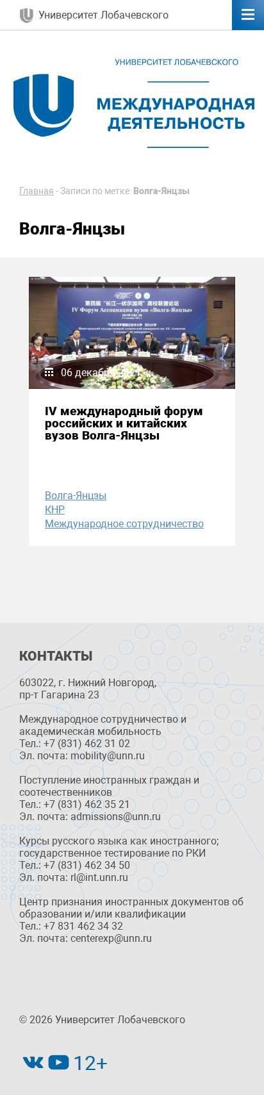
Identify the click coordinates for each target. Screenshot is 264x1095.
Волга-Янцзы (75, 496)
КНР (55, 510)
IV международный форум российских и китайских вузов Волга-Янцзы (124, 423)
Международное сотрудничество (124, 524)
